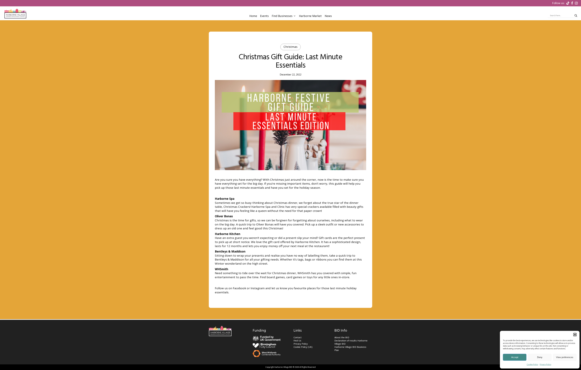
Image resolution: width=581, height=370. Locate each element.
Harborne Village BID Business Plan (350, 348)
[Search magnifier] (576, 15)
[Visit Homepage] (15, 13)
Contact (298, 337)
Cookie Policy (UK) (303, 346)
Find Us (297, 340)
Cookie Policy (532, 364)
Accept (514, 357)
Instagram (258, 288)
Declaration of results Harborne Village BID (351, 342)
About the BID (341, 337)
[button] (574, 334)
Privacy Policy (545, 364)
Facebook (239, 288)
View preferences (564, 357)
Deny (539, 357)
